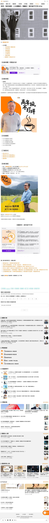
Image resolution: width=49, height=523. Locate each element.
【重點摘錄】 (7, 50)
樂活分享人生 (5, 153)
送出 (24, 310)
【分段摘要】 (7, 52)
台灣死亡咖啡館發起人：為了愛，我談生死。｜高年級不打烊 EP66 (17, 264)
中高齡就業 (17, 288)
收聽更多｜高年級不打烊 (10, 57)
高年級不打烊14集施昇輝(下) (9, 156)
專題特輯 (14, 3)
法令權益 (25, 3)
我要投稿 (17, 514)
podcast (8, 288)
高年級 (6, 275)
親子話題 (31, 288)
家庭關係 (22, 288)
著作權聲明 (31, 514)
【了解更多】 (7, 53)
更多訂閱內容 (45, 402)
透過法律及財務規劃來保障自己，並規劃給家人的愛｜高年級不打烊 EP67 (18, 266)
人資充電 (20, 3)
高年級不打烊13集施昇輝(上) (9, 155)
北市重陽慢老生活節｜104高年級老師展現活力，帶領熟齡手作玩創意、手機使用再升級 (21, 271)
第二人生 (26, 288)
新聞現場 (31, 3)
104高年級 (3, 288)
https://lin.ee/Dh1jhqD (23, 166)
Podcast (37, 3)
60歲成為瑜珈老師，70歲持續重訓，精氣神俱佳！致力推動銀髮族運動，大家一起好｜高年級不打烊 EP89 (25, 269)
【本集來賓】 (7, 48)
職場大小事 (8, 3)
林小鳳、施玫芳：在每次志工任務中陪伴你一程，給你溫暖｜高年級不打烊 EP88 (20, 268)
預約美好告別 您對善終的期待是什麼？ (11, 263)
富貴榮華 (5, 158)
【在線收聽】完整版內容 (10, 47)
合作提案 (24, 514)
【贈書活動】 (7, 55)
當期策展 (43, 3)
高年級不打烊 (5, 42)
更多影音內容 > (45, 463)
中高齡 (12, 288)
